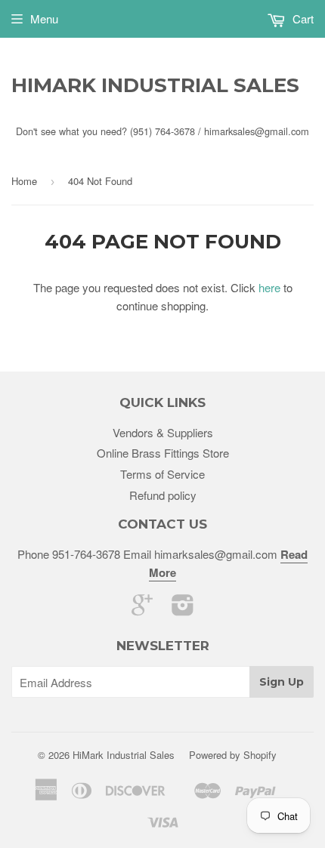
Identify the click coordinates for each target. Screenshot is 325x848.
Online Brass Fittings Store (163, 453)
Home (24, 181)
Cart (301, 18)
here (269, 287)
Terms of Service (162, 474)
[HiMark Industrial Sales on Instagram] (183, 609)
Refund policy (163, 495)
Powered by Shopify (233, 755)
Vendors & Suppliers (163, 432)
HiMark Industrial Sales (155, 85)
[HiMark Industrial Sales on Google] (142, 609)
